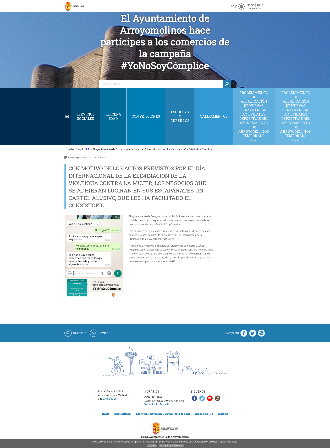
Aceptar (152, 445)
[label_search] (227, 84)
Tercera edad (113, 116)
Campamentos (214, 116)
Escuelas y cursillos (179, 116)
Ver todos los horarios (157, 404)
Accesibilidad (122, 413)
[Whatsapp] (261, 333)
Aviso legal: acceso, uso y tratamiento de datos (162, 413)
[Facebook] (243, 333)
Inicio (67, 116)
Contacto (223, 413)
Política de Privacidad (171, 445)
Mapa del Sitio (204, 413)
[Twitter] (252, 333)
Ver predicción (255, 8)
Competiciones (146, 116)
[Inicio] (74, 6)
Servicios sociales (85, 116)
